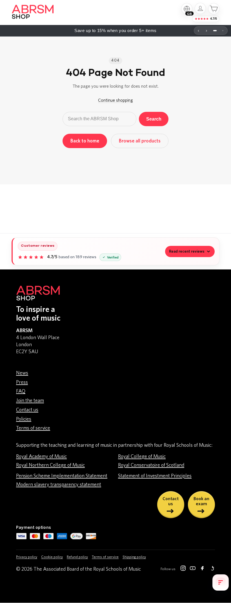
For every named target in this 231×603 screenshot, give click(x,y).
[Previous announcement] (198, 30)
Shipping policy (134, 557)
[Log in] (200, 8)
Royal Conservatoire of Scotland (151, 465)
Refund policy (77, 557)
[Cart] (213, 8)
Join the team (30, 400)
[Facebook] (202, 569)
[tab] (215, 30)
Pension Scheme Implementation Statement (61, 476)
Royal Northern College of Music (50, 465)
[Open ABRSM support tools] (220, 582)
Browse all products (140, 141)
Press (22, 382)
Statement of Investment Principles (155, 476)
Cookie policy (52, 557)
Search (153, 118)
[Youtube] (193, 569)
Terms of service (33, 428)
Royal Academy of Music (41, 456)
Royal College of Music (142, 456)
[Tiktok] (212, 569)
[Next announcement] (206, 30)
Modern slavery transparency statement (58, 484)
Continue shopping (115, 100)
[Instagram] (183, 569)
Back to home (84, 141)
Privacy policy (26, 557)
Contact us (27, 409)
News (22, 373)
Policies (23, 419)
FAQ (20, 391)
